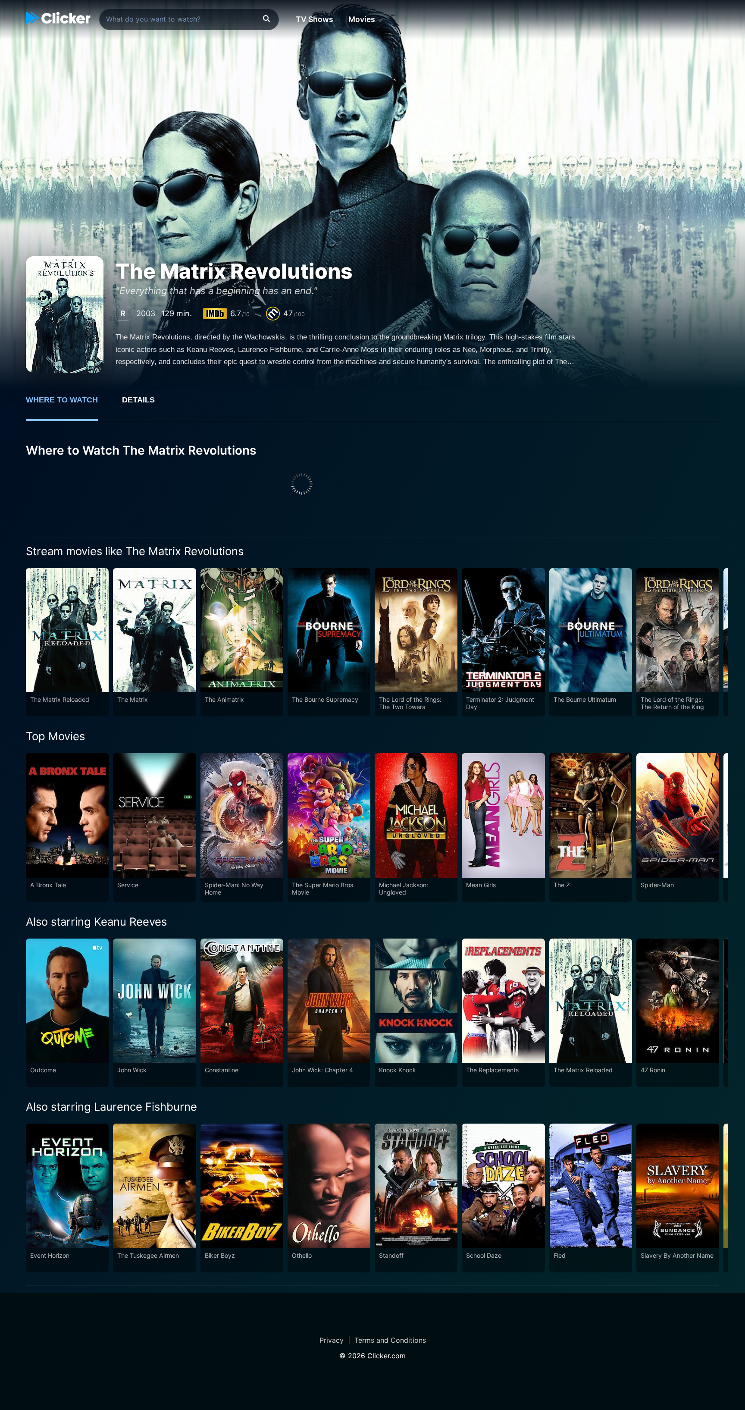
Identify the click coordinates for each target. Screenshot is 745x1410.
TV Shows (314, 19)
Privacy (331, 1340)
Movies (361, 19)
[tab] (68, 404)
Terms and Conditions (390, 1340)
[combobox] (189, 19)
